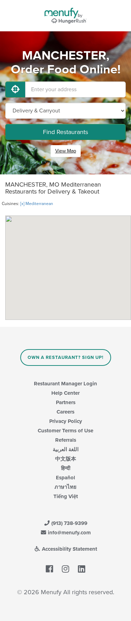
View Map (65, 151)
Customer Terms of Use (65, 430)
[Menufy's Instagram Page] (65, 569)
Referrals (65, 440)
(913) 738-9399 (68, 523)
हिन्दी (65, 468)
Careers (65, 412)
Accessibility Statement (69, 549)
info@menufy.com (68, 532)
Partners (65, 402)
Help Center (65, 393)
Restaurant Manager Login (65, 383)
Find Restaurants (65, 132)
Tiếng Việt (65, 496)
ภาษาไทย (65, 487)
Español (65, 477)
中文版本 (65, 459)
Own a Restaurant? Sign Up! (65, 357)
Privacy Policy (65, 421)
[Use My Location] (15, 89)
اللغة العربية (66, 449)
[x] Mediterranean (36, 203)
